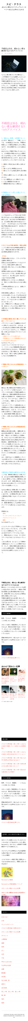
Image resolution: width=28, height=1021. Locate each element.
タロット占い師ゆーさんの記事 (10, 888)
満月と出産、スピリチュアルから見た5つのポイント (5, 697)
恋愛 (2, 969)
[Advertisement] (14, 31)
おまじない (4, 917)
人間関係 (4, 939)
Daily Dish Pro (18, 1014)
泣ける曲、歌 (5, 980)
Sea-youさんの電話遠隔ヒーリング (11, 884)
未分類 (3, 976)
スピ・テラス (14, 4)
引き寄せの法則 (6, 965)
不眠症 (4, 701)
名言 (2, 954)
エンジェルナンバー (7, 924)
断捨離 (3, 973)
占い (2, 950)
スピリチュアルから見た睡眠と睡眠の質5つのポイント (21, 679)
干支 (2, 958)
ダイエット (4, 935)
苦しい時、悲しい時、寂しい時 (10, 991)
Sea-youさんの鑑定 (7, 880)
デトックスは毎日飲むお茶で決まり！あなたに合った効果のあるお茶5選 (5, 680)
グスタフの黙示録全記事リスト (10, 658)
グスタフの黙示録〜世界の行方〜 (11, 928)
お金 (2, 920)
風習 (2, 1003)
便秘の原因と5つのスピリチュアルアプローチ (21, 696)
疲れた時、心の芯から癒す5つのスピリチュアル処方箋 (13, 697)
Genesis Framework (9, 1015)
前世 (2, 947)
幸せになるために (6, 961)
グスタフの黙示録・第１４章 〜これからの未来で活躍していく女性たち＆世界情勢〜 (13, 746)
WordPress (18, 1015)
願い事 (3, 995)
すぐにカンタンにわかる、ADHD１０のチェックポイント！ (13, 680)
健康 (11, 701)
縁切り (3, 984)
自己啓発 (4, 988)
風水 (2, 999)
